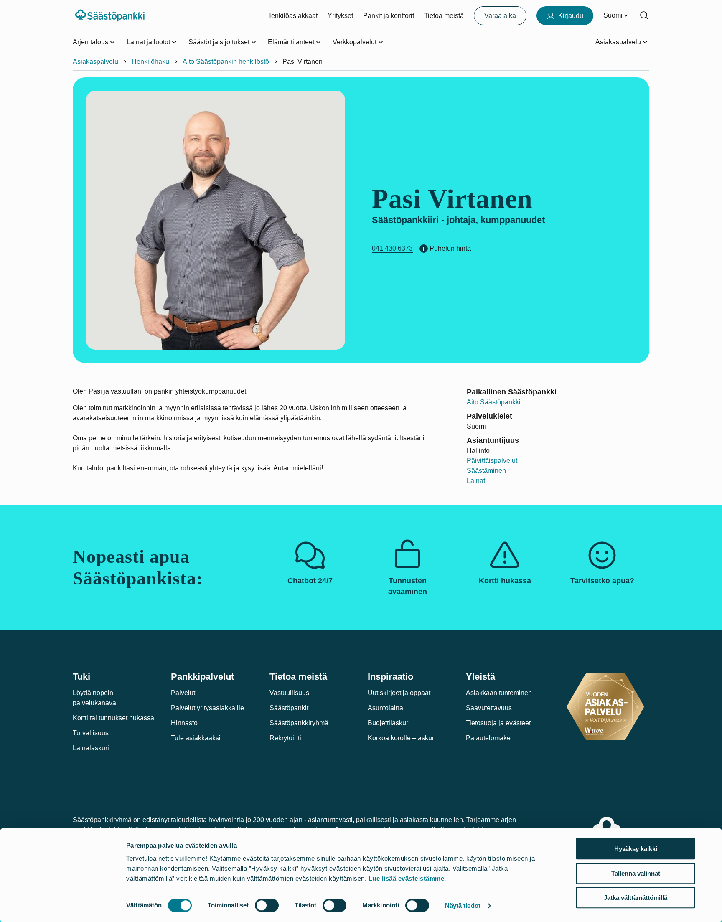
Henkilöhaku (150, 61)
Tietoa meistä (444, 15)
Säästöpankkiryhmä (298, 722)
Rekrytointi (285, 738)
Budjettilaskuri (389, 722)
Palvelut (183, 692)
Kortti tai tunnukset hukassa (113, 717)
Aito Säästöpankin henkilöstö (226, 61)
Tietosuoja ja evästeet (498, 722)
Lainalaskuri (91, 748)
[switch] (267, 905)
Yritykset (340, 15)
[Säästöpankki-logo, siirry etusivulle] (111, 15)
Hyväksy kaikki (635, 848)
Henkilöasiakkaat (292, 15)
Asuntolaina (385, 707)
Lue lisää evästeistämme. (407, 878)
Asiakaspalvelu (95, 61)
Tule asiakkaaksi (196, 738)
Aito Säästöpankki (494, 402)
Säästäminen (486, 470)
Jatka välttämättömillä (635, 897)
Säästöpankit (288, 707)
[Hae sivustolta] (644, 15)
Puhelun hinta (450, 248)
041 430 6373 (392, 248)
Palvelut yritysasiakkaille (207, 707)
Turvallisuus (91, 733)
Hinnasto (184, 722)
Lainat (476, 480)
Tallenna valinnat (635, 873)
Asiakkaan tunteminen (499, 692)
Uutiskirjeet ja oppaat (399, 692)
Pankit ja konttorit (388, 15)
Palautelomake (488, 738)
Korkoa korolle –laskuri (402, 738)
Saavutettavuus (489, 707)
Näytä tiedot (462, 905)
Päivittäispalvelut (492, 460)
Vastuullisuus (289, 692)
